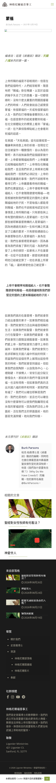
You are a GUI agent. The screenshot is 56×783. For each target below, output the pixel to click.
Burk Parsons (14, 24)
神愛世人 (10, 553)
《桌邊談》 (25, 437)
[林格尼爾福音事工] (22, 4)
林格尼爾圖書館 (23, 664)
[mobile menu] (52, 4)
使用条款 (18, 773)
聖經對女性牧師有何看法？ (22, 522)
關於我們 (15, 639)
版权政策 (28, 773)
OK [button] (47, 779)
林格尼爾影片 (22, 670)
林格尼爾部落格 (23, 658)
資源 (13, 651)
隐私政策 (38, 773)
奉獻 (13, 677)
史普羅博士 (17, 645)
